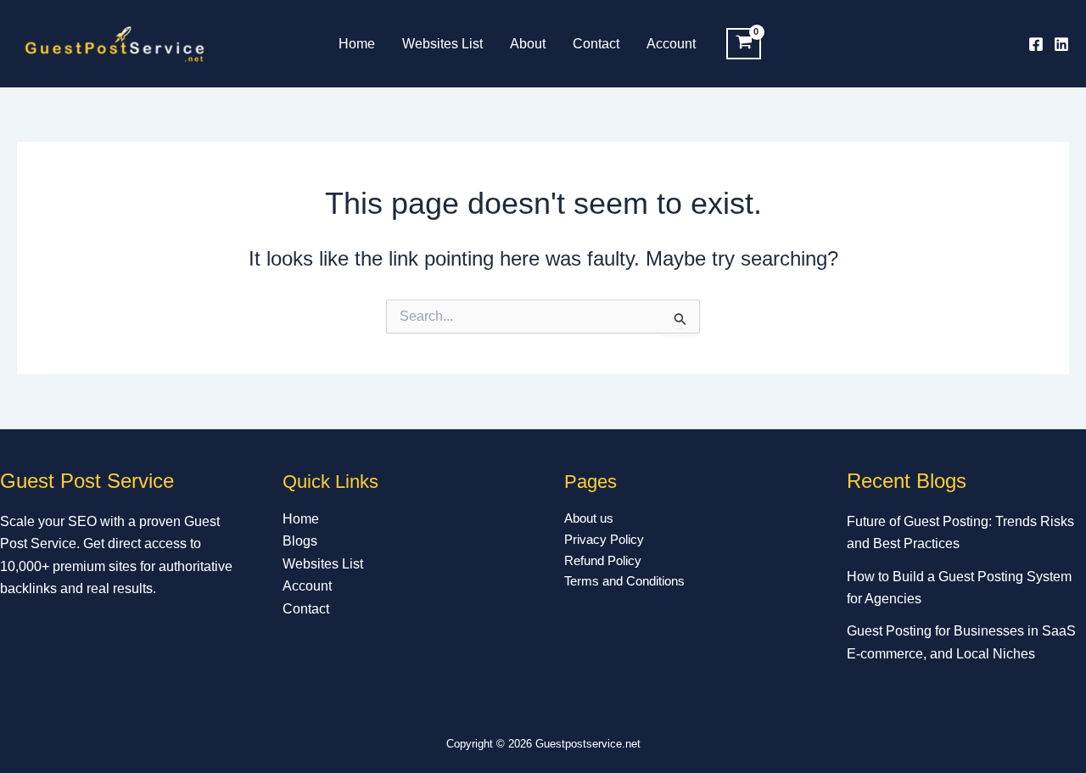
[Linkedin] (1061, 44)
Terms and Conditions (624, 581)
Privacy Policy (604, 539)
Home (357, 43)
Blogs (300, 541)
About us (588, 518)
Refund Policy (602, 560)
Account (671, 43)
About (528, 43)
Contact (596, 43)
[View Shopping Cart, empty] (743, 44)
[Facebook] (1036, 44)
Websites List (442, 43)
